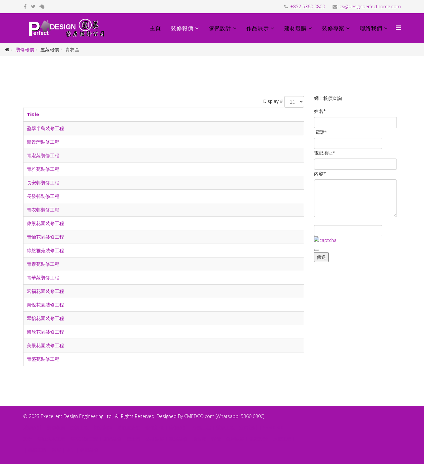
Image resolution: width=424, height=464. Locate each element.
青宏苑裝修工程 (43, 155)
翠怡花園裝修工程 (45, 318)
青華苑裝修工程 (43, 277)
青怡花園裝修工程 (45, 237)
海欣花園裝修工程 (45, 332)
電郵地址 (324, 153)
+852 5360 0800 (307, 6)
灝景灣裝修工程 (43, 142)
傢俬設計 (220, 28)
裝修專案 (333, 28)
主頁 (155, 28)
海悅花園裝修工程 (45, 305)
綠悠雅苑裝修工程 (45, 250)
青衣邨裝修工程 (43, 210)
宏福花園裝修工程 (45, 291)
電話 (321, 132)
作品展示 (257, 28)
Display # (273, 101)
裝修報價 (182, 28)
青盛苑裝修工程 (43, 359)
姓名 (320, 111)
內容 (320, 173)
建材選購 (295, 28)
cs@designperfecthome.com (370, 6)
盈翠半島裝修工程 (45, 128)
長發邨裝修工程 (43, 196)
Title (33, 114)
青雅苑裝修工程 (43, 169)
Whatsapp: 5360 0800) (240, 416)
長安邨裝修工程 (43, 182)
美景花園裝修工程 (45, 345)
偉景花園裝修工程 (45, 223)
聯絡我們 (371, 28)
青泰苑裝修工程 (43, 264)
